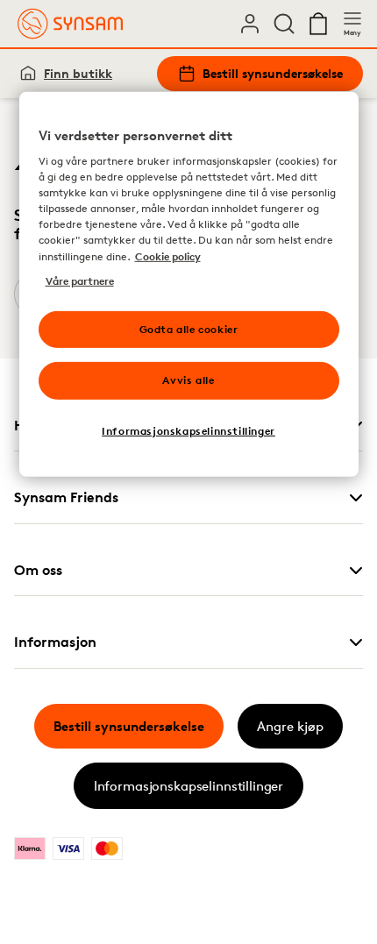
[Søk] (284, 23)
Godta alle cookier (188, 328)
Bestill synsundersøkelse (273, 73)
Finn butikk (78, 73)
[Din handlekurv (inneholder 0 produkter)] (318, 23)
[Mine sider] (250, 23)
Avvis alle (188, 380)
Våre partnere (80, 280)
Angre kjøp (290, 726)
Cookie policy (168, 255)
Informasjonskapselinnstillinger (188, 785)
